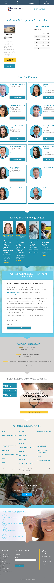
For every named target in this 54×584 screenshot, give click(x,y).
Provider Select (41, 437)
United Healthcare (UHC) (43, 460)
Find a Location (5, 558)
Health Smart (23, 439)
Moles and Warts (45, 563)
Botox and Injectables (46, 558)
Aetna (3, 431)
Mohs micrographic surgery (13, 292)
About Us (4, 561)
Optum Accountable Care (26, 463)
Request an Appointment (17, 97)
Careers (3, 563)
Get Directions (9, 65)
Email (17, 557)
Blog (3, 565)
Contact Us (19, 328)
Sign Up (27, 494)
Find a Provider (5, 556)
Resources (4, 559)
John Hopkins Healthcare (26, 447)
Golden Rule (22, 431)
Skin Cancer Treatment (47, 556)
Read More (6, 262)
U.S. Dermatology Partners (29, 579)
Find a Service (5, 554)
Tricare (39, 456)
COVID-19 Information (7, 571)
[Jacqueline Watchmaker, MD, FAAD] (36, 152)
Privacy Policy (13, 577)
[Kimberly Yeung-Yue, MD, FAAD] (36, 90)
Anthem (4, 441)
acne (10, 294)
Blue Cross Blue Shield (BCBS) (10, 454)
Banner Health (6, 450)
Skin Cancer (6, 390)
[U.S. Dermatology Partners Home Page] (27, 11)
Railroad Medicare (42, 441)
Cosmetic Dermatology (7, 395)
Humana (21, 443)
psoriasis (17, 294)
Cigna (3, 458)
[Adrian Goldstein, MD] (36, 193)
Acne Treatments (45, 564)
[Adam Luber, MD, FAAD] (36, 131)
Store (3, 566)
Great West (22, 435)
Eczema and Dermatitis (46, 561)
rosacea (13, 294)
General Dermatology (7, 386)
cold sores (22, 294)
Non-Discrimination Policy (22, 577)
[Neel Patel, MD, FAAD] (36, 111)
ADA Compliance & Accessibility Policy (37, 577)
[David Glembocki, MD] (36, 173)
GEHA (3, 462)
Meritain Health (23, 455)
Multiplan (22, 459)
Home (3, 553)
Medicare (22, 451)
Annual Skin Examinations (47, 559)
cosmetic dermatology (40, 290)
